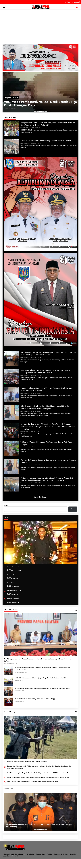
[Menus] (4, 6)
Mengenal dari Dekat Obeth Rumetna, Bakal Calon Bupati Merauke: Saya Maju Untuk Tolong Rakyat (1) (47, 123)
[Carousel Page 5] (46, 111)
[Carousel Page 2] (38, 111)
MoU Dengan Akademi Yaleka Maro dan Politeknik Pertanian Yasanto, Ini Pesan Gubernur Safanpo (37, 660)
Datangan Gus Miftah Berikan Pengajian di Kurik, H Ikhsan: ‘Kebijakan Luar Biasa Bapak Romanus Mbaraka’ (48, 353)
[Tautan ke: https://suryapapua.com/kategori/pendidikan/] (76, 610)
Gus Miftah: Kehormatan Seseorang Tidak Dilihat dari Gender (45, 140)
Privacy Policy (7, 856)
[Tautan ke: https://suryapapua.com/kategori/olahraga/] (76, 712)
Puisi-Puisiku (11, 583)
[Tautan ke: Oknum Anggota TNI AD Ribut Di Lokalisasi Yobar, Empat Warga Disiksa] (40, 93)
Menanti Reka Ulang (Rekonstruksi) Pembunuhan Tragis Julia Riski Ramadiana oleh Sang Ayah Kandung (39, 825)
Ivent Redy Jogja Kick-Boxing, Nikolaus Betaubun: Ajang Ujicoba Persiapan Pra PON (32, 781)
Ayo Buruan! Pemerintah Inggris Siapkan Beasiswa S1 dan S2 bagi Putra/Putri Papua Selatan (42, 688)
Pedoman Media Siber (61, 854)
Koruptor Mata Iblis (13, 575)
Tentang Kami (40, 854)
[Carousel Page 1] (35, 111)
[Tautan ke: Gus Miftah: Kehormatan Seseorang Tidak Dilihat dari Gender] (11, 146)
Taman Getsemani (13, 567)
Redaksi (49, 854)
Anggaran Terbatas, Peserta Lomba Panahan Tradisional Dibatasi (27, 761)
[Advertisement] (40, 26)
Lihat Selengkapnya (40, 497)
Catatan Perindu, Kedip (14, 590)
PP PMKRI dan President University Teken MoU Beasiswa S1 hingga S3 (36, 699)
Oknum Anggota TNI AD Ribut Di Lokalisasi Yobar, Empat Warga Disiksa (39, 104)
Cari (6, 505)
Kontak (16, 856)
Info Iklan (73, 854)
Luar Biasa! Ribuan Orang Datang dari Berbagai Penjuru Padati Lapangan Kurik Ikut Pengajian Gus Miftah (46, 371)
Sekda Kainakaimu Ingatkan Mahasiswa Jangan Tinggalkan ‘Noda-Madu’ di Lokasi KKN (40, 678)
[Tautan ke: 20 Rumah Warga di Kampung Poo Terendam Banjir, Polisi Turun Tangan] (11, 448)
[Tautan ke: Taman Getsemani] (40, 542)
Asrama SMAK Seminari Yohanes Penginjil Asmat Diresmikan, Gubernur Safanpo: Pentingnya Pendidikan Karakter (42, 669)
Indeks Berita (30, 854)
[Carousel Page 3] (40, 111)
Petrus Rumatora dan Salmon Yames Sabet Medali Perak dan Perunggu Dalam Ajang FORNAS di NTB (38, 777)
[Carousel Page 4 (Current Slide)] (43, 111)
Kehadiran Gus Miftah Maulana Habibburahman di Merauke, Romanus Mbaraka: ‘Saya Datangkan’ (45, 407)
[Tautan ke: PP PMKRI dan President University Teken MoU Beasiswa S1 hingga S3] (8, 701)
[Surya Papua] (41, 6)
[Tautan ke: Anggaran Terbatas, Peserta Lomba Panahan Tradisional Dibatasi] (40, 737)
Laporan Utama (11, 98)
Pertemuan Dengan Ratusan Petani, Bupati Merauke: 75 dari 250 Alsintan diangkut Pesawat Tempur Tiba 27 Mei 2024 (46, 479)
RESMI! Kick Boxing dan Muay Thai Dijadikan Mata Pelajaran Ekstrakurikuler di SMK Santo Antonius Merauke (40, 773)
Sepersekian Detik (13, 598)
